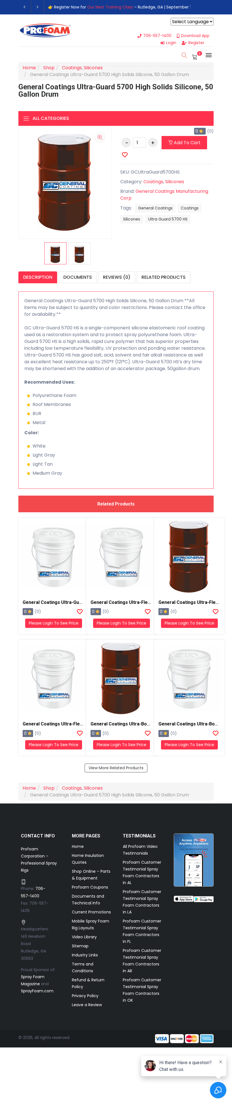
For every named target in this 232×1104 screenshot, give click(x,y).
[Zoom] (100, 137)
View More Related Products (116, 768)
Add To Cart (187, 142)
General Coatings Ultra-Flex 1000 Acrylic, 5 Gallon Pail (80, 724)
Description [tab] (37, 277)
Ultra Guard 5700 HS (168, 219)
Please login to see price (53, 623)
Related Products (163, 277)
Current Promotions (91, 912)
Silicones (131, 219)
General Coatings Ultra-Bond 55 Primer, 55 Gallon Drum (150, 724)
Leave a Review (87, 1005)
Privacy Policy (85, 996)
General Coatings (155, 208)
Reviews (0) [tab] (116, 277)
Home (78, 846)
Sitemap (80, 946)
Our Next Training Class (110, 7)
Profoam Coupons (90, 887)
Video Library (84, 937)
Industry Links (85, 955)
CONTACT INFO (38, 836)
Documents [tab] (77, 277)
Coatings (190, 208)
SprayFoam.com (37, 991)
